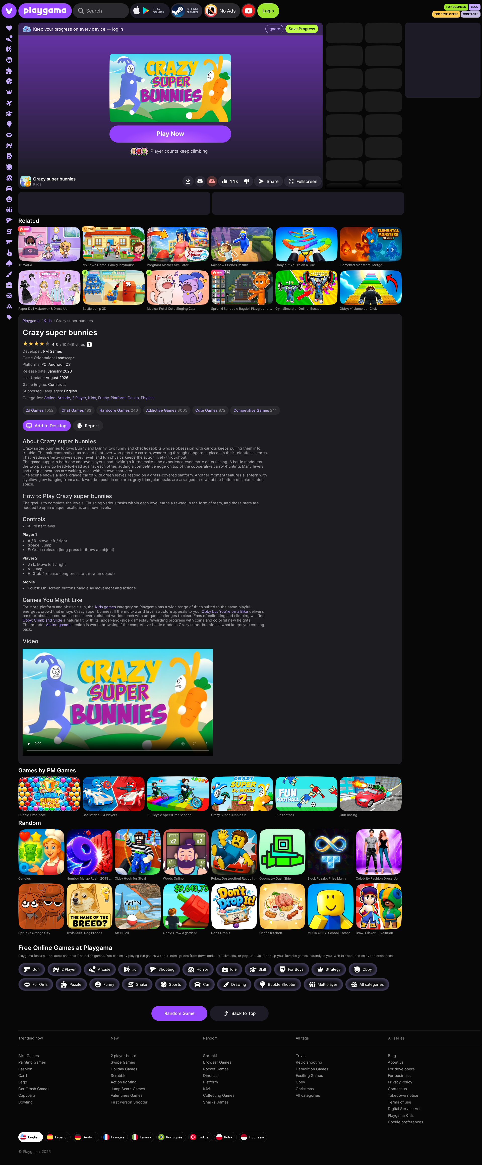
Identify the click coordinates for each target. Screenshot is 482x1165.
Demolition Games (312, 1069)
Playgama (31, 321)
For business (399, 1075)
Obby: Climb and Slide (43, 620)
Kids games (105, 607)
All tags (302, 1038)
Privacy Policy (400, 1082)
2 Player (79, 398)
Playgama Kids (401, 1115)
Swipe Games (123, 1062)
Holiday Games (124, 1069)
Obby (300, 1082)
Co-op (133, 398)
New (115, 1038)
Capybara (26, 1095)
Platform (118, 398)
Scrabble (119, 1075)
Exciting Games (309, 1075)
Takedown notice (403, 1095)
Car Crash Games (33, 1089)
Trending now (30, 1038)
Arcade (63, 398)
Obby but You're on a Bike (225, 611)
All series (396, 1038)
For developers (401, 1069)
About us (396, 1062)
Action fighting (124, 1082)
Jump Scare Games (128, 1089)
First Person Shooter (129, 1102)
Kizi (206, 1089)
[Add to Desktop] (188, 181)
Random (210, 1038)
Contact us (397, 1089)
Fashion (25, 1069)
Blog (392, 1056)
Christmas (305, 1089)
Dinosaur (211, 1075)
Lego (22, 1082)
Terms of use (399, 1102)
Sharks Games (216, 1102)
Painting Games (32, 1062)
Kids (48, 321)
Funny (103, 398)
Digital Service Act (404, 1109)
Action (49, 398)
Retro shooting (309, 1062)
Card (22, 1075)
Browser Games (217, 1062)
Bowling (25, 1102)
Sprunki (210, 1056)
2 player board (123, 1056)
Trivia (301, 1056)
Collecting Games (218, 1095)
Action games (58, 625)
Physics (147, 398)
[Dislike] (247, 181)
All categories (308, 1095)
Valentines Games (127, 1095)
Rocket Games (216, 1069)
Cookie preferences (405, 1122)
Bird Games (28, 1056)
